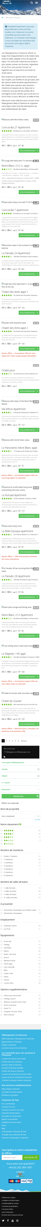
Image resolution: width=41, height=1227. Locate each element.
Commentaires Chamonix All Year (14, 1131)
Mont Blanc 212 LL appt (15, 165)
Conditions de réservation (11, 1122)
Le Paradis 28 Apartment (16, 576)
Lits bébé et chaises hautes (12, 1092)
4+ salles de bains (10, 897)
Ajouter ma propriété (10, 1119)
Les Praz (7, 929)
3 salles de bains (10, 894)
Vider (38, 820)
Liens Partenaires (7, 1212)
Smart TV (7, 1008)
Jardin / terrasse (10, 954)
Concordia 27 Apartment (16, 127)
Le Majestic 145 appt (14, 653)
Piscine (6, 980)
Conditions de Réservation (10, 1200)
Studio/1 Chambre (10, 856)
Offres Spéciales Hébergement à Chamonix (18, 1039)
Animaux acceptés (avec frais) (15, 1002)
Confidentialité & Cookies (10, 1203)
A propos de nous (8, 1107)
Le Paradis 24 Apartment (16, 253)
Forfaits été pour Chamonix (12, 1062)
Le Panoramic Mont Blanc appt (19, 447)
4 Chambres (8, 866)
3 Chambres (8, 862)
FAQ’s (4, 1125)
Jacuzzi (6, 957)
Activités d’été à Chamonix (11, 1065)
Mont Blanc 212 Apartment (17, 615)
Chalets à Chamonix (9, 1045)
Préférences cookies (8, 1198)
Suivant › (24, 741)
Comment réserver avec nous (13, 1110)
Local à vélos (8, 983)
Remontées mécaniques (13, 913)
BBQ (5, 970)
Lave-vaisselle (9, 967)
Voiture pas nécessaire (12, 995)
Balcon (6, 951)
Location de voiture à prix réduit (14, 1058)
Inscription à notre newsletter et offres (19, 1150)
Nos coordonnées (8, 1104)
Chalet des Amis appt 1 (15, 292)
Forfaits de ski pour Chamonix (13, 1071)
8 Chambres (8, 875)
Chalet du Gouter (12, 701)
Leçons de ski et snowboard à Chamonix (17, 1077)
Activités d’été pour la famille (12, 1068)
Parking (6, 944)
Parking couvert (10, 999)
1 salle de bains (9, 888)
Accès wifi (7, 941)
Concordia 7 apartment (15, 210)
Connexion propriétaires (10, 1206)
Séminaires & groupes (10, 1095)
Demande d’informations (11, 1113)
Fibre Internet (9, 1015)
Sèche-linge (8, 964)
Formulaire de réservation (11, 1116)
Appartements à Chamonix (12, 1042)
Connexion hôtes (7, 1209)
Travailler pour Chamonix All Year (14, 1134)
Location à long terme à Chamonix (14, 1048)
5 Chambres (8, 869)
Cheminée (7, 948)
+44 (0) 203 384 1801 (20, 1167)
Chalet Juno (8, 370)
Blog (3, 1128)
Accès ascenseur (10, 1005)
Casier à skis (8, 973)
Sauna (6, 976)
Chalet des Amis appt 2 (15, 328)
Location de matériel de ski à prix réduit (16, 1074)
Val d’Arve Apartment (14, 409)
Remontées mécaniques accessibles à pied (20, 910)
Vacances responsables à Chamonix (15, 1138)
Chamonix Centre (10, 926)
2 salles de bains (10, 891)
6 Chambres (8, 872)
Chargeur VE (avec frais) (13, 1011)
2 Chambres (8, 859)
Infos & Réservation (27, 151)
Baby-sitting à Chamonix (11, 1089)
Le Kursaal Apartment (14, 495)
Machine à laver (9, 960)
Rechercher (19, 796)
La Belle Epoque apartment (17, 531)
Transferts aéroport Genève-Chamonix (16, 1080)
